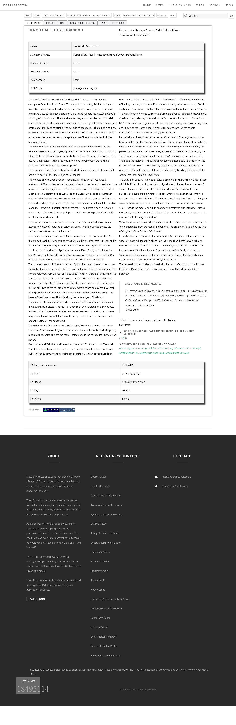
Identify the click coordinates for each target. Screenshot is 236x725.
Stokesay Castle (99, 571)
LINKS (103, 23)
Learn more (37, 599)
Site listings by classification (71, 669)
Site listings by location (42, 669)
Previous (162, 15)
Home (147, 5)
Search (214, 5)
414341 (123, 338)
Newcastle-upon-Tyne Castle (106, 608)
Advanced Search (168, 669)
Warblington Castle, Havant (105, 495)
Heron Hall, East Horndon (138, 15)
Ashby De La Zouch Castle (105, 533)
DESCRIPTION (33, 23)
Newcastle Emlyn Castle (104, 646)
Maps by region (95, 669)
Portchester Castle (100, 486)
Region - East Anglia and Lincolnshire (89, 15)
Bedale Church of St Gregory (106, 542)
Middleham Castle (100, 552)
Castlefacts (15, 5)
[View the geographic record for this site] (51, 411)
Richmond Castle (100, 561)
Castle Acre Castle (100, 618)
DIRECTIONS (118, 23)
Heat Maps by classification (143, 669)
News (229, 5)
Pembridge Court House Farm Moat (110, 599)
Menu (37, 15)
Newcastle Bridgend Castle (105, 655)
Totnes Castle (98, 580)
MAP (62, 23)
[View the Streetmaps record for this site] (67, 411)
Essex (117, 15)
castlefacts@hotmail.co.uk (176, 476)
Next (173, 15)
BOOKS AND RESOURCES (82, 23)
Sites (160, 5)
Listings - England (53, 15)
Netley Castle (98, 589)
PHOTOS (50, 23)
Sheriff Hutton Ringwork (103, 636)
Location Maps (180, 5)
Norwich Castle (99, 627)
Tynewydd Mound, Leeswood (106, 505)
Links (32, 674)
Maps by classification (116, 669)
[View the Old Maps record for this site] (35, 411)
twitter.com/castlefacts (175, 486)
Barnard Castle (99, 523)
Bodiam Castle (98, 476)
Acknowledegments (197, 669)
